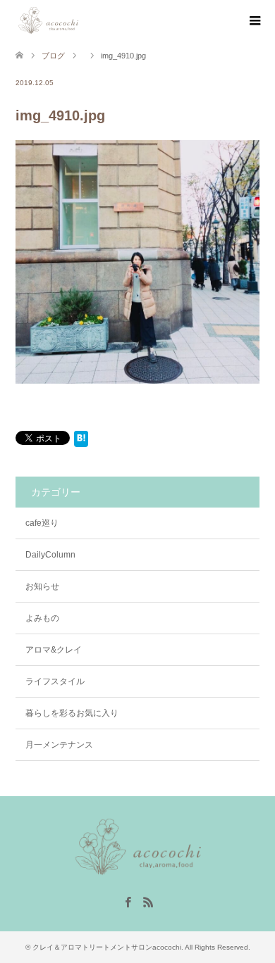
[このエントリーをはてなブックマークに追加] (81, 441)
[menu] (254, 21)
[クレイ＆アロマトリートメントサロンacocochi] (81, 20)
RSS (148, 901)
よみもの (42, 618)
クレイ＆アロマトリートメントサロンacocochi (106, 947)
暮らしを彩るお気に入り (71, 713)
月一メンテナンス (59, 745)
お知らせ (42, 586)
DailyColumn (50, 555)
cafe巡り (42, 523)
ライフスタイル (55, 681)
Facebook (127, 901)
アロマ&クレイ (53, 650)
